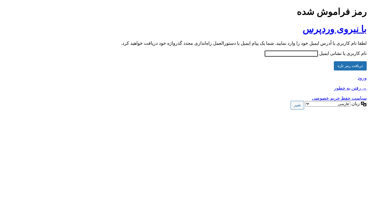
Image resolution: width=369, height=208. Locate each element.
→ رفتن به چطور (350, 88)
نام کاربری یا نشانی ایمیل (343, 53)
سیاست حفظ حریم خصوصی (339, 98)
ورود (362, 77)
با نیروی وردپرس (335, 29)
